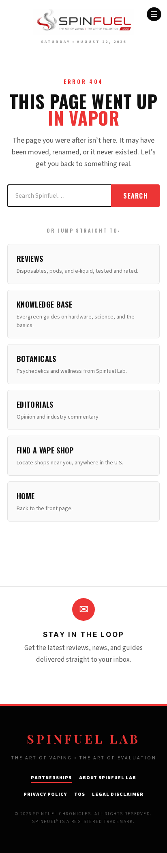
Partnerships (51, 777)
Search (135, 196)
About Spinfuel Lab (107, 777)
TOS (79, 794)
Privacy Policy (45, 794)
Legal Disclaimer (117, 794)
